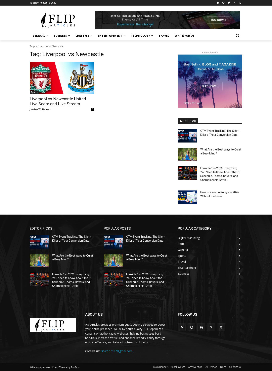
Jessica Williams (39, 109)
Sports (34, 92)
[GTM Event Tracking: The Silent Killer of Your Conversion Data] (187, 136)
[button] (237, 35)
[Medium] (229, 3)
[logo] (53, 325)
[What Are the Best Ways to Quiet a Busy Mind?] (187, 154)
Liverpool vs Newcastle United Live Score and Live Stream (58, 101)
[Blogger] (218, 3)
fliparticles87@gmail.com (117, 351)
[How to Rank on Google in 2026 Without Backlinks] (187, 197)
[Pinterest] (234, 3)
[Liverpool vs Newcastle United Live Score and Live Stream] (62, 78)
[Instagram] (223, 3)
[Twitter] (240, 3)
